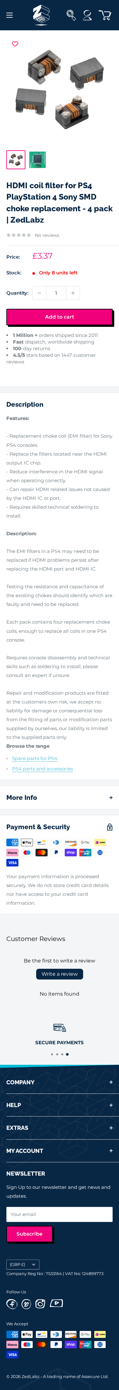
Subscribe (30, 1234)
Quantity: (17, 293)
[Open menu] (9, 15)
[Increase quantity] (73, 293)
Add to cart (59, 317)
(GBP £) (17, 1264)
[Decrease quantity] (39, 293)
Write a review (60, 974)
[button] (11, 371)
